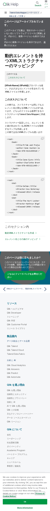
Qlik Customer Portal (17, 324)
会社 (9, 434)
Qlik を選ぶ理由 (14, 390)
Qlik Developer (14, 313)
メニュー (46, 5)
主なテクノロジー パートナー (20, 414)
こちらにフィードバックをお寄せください (24, 275)
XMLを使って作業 (16, 16)
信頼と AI (11, 402)
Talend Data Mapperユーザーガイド (24, 12)
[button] (42, 138)
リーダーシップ (14, 438)
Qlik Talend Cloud (15, 350)
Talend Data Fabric (16, 354)
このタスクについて (16, 77)
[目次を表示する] (5, 12)
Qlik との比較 (13, 410)
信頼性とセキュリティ (17, 394)
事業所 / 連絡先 (14, 466)
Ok (25, 502)
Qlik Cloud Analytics (16, 365)
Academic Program (16, 450)
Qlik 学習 (11, 320)
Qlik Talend (12, 346)
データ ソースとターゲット (19, 417)
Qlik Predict (12, 373)
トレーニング (13, 316)
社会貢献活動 (13, 442)
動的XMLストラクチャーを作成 (19, 233)
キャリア (11, 458)
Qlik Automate (13, 377)
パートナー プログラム (17, 454)
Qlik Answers (13, 369)
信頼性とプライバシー (17, 398)
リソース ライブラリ (16, 328)
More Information (25, 508)
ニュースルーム (14, 462)
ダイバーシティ (14, 446)
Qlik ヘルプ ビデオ (15, 309)
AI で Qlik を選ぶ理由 (16, 406)
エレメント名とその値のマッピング (21, 239)
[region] (25, 492)
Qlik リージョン (14, 421)
